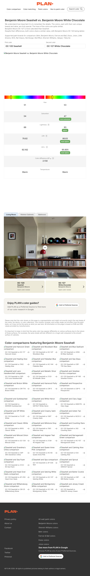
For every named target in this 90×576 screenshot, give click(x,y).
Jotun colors (44, 544)
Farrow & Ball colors (47, 536)
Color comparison (14, 9)
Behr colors (43, 532)
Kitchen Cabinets (27, 214)
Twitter (7, 552)
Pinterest (8, 557)
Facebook (8, 548)
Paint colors (43, 9)
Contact (7, 527)
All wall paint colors (47, 519)
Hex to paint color (57, 9)
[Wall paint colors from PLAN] (45, 4)
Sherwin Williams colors (48, 527)
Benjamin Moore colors (48, 523)
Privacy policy (10, 519)
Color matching (29, 9)
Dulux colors (44, 540)
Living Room (11, 214)
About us (8, 523)
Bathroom (42, 214)
